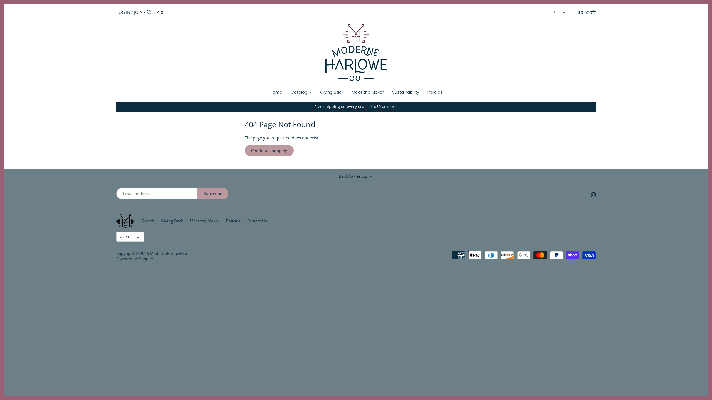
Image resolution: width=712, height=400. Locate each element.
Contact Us (256, 221)
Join (138, 12)
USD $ (550, 11)
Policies (233, 221)
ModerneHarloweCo (168, 253)
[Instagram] (593, 195)
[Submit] (149, 12)
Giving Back (172, 221)
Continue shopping (269, 150)
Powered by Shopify (134, 258)
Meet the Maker (204, 221)
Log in (123, 12)
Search (148, 221)
